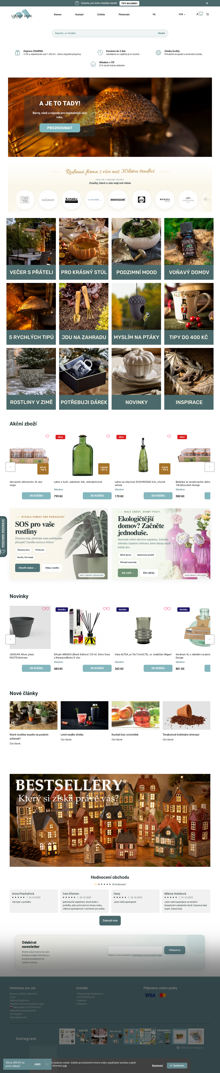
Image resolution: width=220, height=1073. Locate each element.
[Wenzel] (120, 199)
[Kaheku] (27, 199)
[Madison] (74, 199)
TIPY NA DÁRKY (129, 3)
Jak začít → (127, 572)
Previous (10, 467)
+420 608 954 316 (86, 997)
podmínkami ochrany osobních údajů (147, 955)
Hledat (161, 33)
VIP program (16, 1014)
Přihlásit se (175, 950)
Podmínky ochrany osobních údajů (27, 1004)
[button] (14, 117)
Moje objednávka (18, 1017)
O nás (12, 997)
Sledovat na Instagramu (192, 1047)
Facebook (81, 1000)
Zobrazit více (110, 920)
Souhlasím (178, 1065)
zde (65, 1065)
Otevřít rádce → (27, 567)
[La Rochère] (50, 199)
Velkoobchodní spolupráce (23, 1010)
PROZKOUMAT (59, 128)
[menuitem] (62, 14)
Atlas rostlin (52, 567)
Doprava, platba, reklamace (23, 993)
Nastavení (157, 1065)
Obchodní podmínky (19, 1000)
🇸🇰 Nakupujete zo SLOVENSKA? (25, 1007)
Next (209, 467)
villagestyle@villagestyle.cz (90, 993)
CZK (181, 14)
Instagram (82, 1004)
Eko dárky (148, 572)
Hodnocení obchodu (110, 877)
